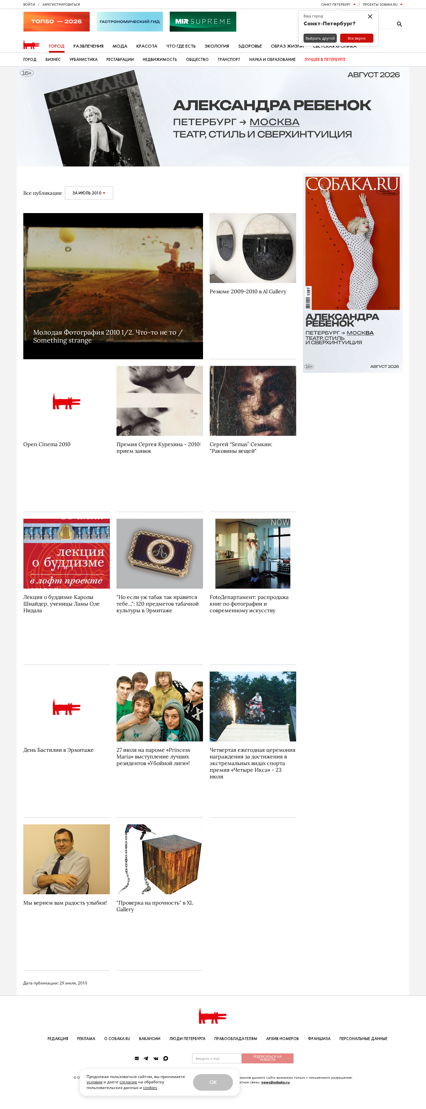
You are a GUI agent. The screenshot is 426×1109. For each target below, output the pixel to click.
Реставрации (120, 59)
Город (57, 46)
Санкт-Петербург (335, 4)
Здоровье (250, 46)
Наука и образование (272, 59)
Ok (213, 1082)
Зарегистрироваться (61, 4)
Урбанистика (84, 59)
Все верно (357, 38)
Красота (146, 46)
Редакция (58, 1038)
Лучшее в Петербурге (325, 59)
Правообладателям (235, 1038)
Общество (197, 59)
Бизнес (53, 59)
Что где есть (181, 46)
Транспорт (229, 59)
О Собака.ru (117, 1038)
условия (95, 1082)
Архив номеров (282, 1038)
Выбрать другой (320, 38)
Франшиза (319, 1038)
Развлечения (89, 46)
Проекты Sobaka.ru (380, 4)
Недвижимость (160, 59)
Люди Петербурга (187, 1038)
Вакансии (149, 1038)
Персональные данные (363, 1038)
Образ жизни (287, 46)
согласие (128, 1082)
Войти (29, 4)
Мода (119, 46)
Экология (217, 46)
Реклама (86, 1038)
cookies (150, 1087)
